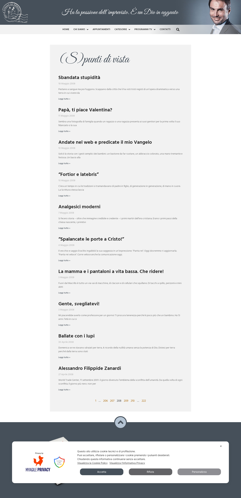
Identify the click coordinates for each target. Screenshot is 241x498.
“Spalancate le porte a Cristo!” (91, 239)
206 (105, 401)
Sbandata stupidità (79, 78)
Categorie (121, 29)
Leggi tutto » (64, 99)
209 (126, 401)
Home (65, 29)
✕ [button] (221, 446)
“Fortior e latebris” (78, 175)
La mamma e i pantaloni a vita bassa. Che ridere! (111, 272)
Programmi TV (143, 29)
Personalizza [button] (199, 471)
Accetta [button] (101, 471)
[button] (178, 29)
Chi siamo (79, 29)
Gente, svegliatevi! (79, 304)
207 (112, 401)
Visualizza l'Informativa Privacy (127, 462)
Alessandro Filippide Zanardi (89, 368)
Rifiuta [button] (150, 471)
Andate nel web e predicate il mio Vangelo (105, 142)
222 (144, 401)
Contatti (165, 29)
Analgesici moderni (79, 207)
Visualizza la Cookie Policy (92, 462)
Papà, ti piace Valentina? (85, 110)
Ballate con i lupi (76, 336)
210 (133, 401)
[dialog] (120, 462)
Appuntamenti (101, 29)
